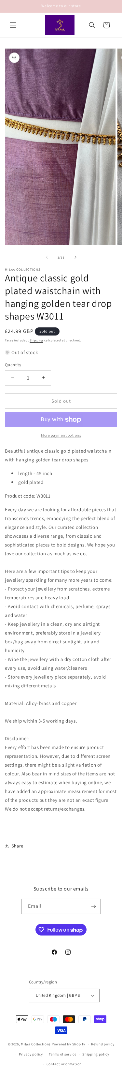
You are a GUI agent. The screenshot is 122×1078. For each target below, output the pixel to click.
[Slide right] (75, 257)
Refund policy (102, 1044)
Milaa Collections (36, 1044)
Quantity (13, 364)
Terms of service (62, 1054)
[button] (13, 25)
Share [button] (17, 846)
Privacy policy (31, 1054)
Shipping (36, 340)
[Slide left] (47, 257)
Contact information (64, 1064)
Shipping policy (95, 1054)
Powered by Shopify (68, 1044)
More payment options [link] (61, 435)
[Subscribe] (93, 906)
